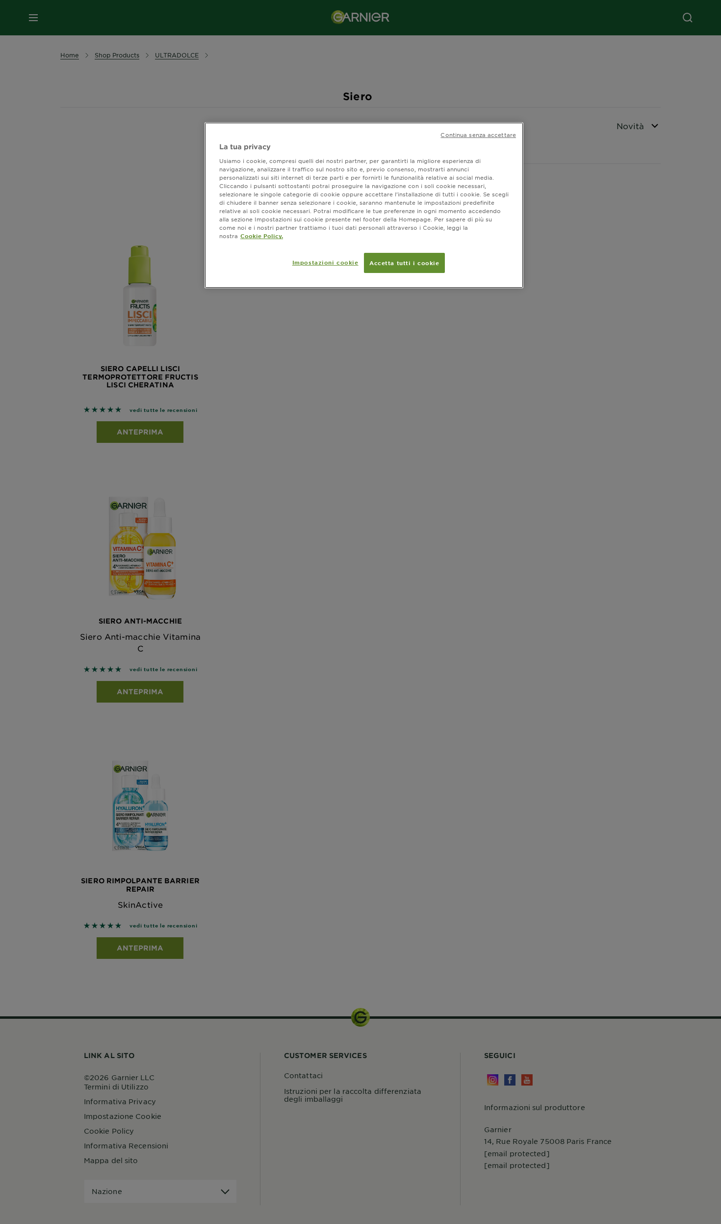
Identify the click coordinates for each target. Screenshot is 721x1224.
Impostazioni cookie (325, 262)
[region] (364, 205)
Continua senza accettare (478, 134)
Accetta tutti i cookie (404, 262)
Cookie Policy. (261, 235)
